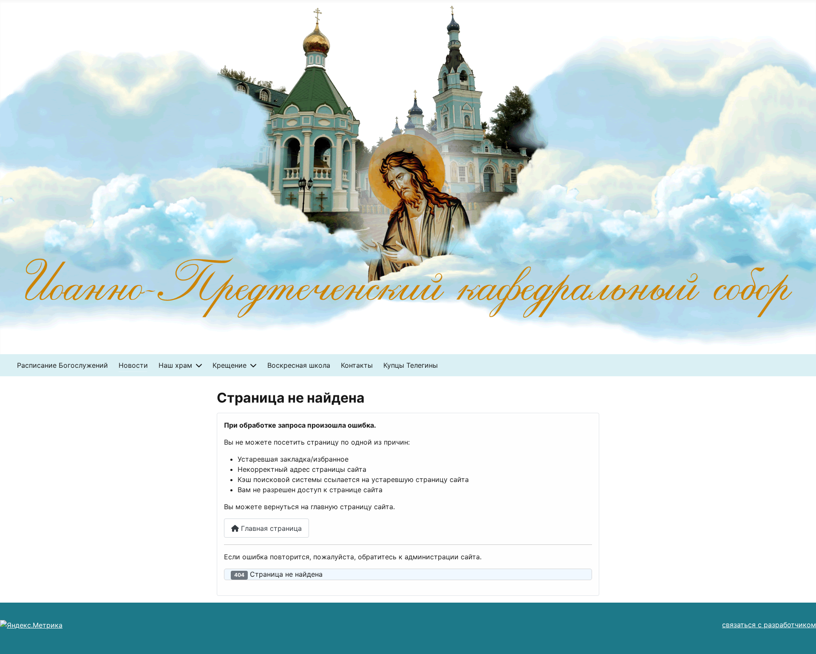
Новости (133, 365)
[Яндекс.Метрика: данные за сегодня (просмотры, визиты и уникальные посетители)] (31, 625)
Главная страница (270, 528)
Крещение (229, 365)
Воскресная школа (298, 365)
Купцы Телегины (410, 365)
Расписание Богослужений (62, 365)
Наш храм (175, 365)
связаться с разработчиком (769, 624)
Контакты (357, 365)
